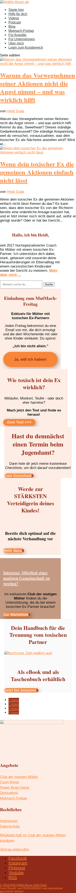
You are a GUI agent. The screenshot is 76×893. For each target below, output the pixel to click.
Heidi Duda (15, 111)
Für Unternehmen (21, 39)
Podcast (14, 22)
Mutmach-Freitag (21, 31)
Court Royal (9, 782)
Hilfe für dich (17, 14)
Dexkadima (9, 793)
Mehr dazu (12, 550)
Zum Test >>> (19, 422)
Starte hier (16, 10)
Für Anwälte (17, 35)
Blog (11, 26)
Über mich (16, 43)
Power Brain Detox (15, 788)
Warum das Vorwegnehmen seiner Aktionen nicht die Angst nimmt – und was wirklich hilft (37, 87)
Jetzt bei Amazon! (20, 690)
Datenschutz (10, 826)
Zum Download (17, 476)
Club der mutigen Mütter (19, 777)
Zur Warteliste (15, 614)
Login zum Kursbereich (25, 47)
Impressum (9, 821)
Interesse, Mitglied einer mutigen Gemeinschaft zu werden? (26, 578)
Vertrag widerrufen (14, 849)
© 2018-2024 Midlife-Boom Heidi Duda (23, 885)
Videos (13, 18)
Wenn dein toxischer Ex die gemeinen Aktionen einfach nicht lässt (37, 172)
